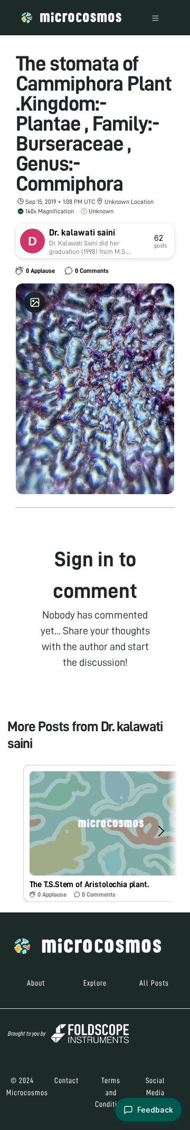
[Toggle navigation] (155, 17)
